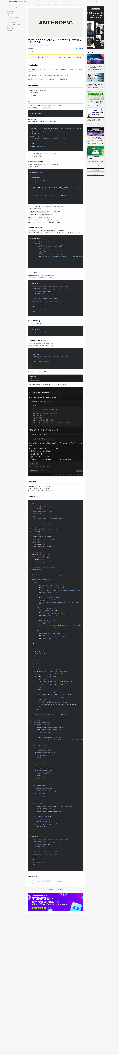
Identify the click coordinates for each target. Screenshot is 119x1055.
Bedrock (50, 5)
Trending (38, 5)
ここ (42, 75)
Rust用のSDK (73, 69)
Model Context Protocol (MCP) (44, 45)
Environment (10, 13)
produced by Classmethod (23, 1)
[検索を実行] (96, 1)
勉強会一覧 (95, 174)
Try (8, 15)
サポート (38, 69)
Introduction (10, 11)
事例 (79, 5)
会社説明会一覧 (95, 170)
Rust (35, 45)
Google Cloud (56, 5)
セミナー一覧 (95, 166)
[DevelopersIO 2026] (55, 902)
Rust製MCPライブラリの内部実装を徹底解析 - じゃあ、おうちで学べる (47, 881)
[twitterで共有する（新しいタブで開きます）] (82, 48)
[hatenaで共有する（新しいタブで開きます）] (77, 48)
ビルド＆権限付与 (12, 22)
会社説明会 (70, 5)
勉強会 (75, 5)
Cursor (30, 45)
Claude (45, 5)
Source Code (10, 28)
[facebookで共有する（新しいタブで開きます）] (80, 48)
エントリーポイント (13, 21)
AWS (42, 5)
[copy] (81, 112)
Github (31, 883)
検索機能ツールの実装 (13, 17)
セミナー (65, 5)
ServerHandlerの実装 (13, 19)
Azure (61, 5)
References (9, 30)
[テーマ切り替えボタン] (111, 1)
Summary (9, 26)
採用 (82, 5)
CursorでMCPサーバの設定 (14, 24)
